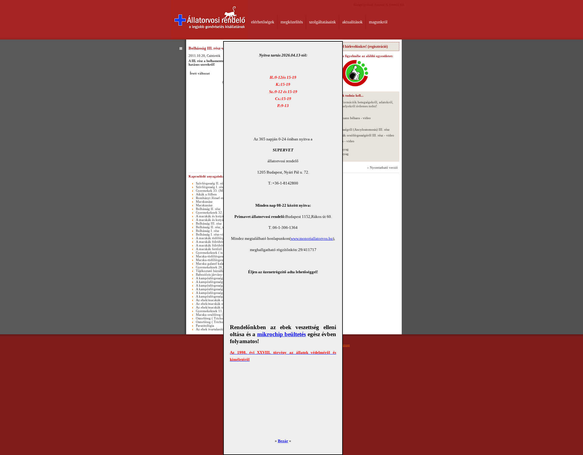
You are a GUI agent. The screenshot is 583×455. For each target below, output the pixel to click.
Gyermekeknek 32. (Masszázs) (217, 212)
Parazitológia (205, 325)
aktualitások (352, 22)
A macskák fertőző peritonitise (217, 249)
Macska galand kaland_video (216, 263)
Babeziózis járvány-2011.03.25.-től (221, 274)
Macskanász (204, 201)
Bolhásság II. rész (208, 209)
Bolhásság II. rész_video (213, 227)
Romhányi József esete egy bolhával (221, 198)
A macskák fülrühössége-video (217, 245)
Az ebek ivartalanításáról (213, 329)
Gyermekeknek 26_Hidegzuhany (219, 267)
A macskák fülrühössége (213, 241)
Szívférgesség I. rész (210, 187)
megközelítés (292, 22)
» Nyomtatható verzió (382, 167)
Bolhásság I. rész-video (212, 234)
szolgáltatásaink (322, 22)
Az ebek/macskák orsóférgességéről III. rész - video (357, 135)
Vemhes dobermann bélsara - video (346, 118)
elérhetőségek (262, 22)
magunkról (378, 22)
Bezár (283, 441)
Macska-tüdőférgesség (211, 256)
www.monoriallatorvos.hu (312, 238)
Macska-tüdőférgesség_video (216, 260)
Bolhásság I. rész (207, 231)
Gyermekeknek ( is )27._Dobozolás (221, 252)
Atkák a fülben (206, 194)
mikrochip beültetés (281, 334)
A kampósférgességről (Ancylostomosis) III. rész (355, 129)
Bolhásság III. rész (209, 223)
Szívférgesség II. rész (211, 183)
